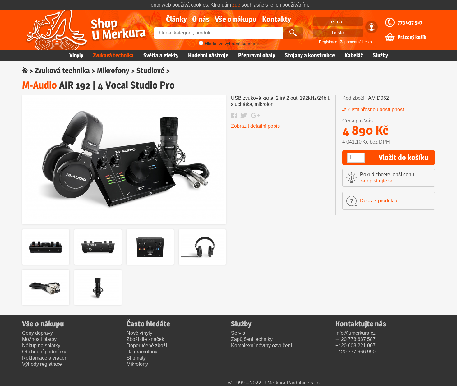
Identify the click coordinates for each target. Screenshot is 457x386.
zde (236, 4)
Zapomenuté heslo (356, 42)
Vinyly (76, 55)
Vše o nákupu (236, 19)
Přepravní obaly (256, 55)
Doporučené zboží (147, 345)
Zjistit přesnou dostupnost (375, 109)
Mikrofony (113, 70)
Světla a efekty (160, 55)
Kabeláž (353, 55)
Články (176, 19)
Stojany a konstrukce (310, 55)
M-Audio (39, 85)
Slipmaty (136, 358)
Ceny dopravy (37, 333)
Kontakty (276, 19)
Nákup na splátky (41, 345)
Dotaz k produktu (378, 200)
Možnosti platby (39, 339)
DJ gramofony (142, 351)
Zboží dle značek (145, 339)
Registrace (328, 42)
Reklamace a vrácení (45, 358)
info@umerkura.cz (355, 333)
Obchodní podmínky (44, 351)
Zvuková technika (113, 55)
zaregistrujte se (377, 180)
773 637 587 (410, 22)
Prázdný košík (412, 37)
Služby (380, 55)
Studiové (150, 70)
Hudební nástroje (208, 55)
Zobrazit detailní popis (255, 126)
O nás (201, 19)
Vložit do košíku (403, 157)
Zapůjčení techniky (252, 339)
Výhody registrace (42, 364)
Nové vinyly (139, 333)
